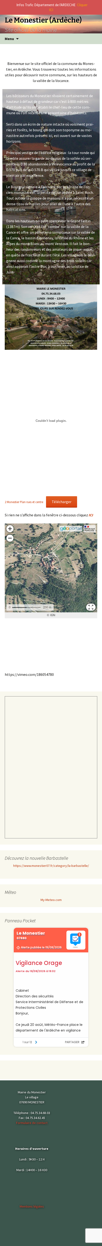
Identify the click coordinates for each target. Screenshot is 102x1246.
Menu (9, 38)
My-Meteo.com (51, 900)
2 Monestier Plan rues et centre (24, 502)
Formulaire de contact (31, 1123)
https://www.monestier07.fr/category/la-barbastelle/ (51, 866)
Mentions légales (32, 1206)
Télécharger (61, 501)
